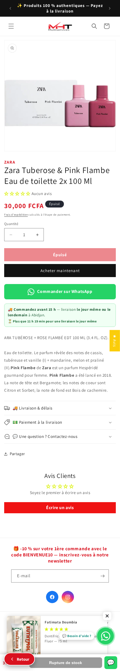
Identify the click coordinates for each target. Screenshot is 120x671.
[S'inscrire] (102, 576)
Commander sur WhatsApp (64, 291)
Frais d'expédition (16, 214)
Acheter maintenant (60, 270)
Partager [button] (17, 453)
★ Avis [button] (114, 340)
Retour (23, 659)
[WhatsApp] (105, 636)
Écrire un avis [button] (60, 507)
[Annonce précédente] (10, 8)
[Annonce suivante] (110, 8)
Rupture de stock (65, 662)
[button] (11, 26)
